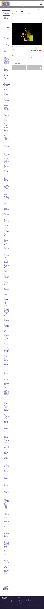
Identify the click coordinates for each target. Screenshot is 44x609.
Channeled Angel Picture (6, 410)
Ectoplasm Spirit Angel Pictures (6, 93)
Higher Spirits (5, 33)
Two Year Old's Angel (6, 226)
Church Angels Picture (6, 338)
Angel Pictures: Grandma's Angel (6, 120)
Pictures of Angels (6, 575)
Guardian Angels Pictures (6, 129)
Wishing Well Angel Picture (6, 241)
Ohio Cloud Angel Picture (6, 324)
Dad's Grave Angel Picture (6, 85)
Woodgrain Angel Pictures (6, 294)
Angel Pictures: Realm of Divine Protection (6, 185)
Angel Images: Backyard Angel (6, 533)
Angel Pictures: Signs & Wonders (6, 31)
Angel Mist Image (6, 547)
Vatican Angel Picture (6, 22)
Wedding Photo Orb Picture (6, 270)
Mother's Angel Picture (6, 325)
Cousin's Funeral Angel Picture (6, 82)
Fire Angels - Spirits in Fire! (6, 482)
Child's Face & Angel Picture (6, 319)
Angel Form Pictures (6, 261)
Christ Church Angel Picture (6, 65)
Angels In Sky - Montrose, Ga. (5, 284)
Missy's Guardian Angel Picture (6, 165)
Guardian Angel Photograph (5, 531)
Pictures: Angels (5, 557)
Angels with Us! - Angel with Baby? (6, 551)
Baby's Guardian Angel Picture (6, 289)
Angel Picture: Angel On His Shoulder (6, 390)
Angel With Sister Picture (6, 251)
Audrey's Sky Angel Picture (6, 281)
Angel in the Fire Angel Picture (6, 255)
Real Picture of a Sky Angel (6, 445)
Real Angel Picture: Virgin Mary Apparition (6, 465)
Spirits (13, 6)
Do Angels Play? (6, 502)
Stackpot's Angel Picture (6, 501)
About (39, 0)
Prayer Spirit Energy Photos (6, 485)
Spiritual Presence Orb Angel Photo (6, 214)
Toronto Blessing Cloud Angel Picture (6, 221)
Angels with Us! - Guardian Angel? (6, 560)
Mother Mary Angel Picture (6, 403)
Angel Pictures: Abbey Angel (6, 293)
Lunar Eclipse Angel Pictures (6, 57)
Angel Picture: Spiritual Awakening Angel (6, 304)
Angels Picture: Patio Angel (6, 38)
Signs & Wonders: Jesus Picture (6, 492)
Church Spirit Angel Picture (6, 74)
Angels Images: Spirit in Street (6, 562)
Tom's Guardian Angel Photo (6, 224)
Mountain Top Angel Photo (6, 405)
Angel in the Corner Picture (6, 471)
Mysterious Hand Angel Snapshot (6, 514)
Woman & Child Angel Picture (6, 248)
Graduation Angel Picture (6, 117)
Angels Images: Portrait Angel (6, 564)
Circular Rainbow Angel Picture (6, 77)
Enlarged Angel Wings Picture (6, 45)
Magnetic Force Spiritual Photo (6, 157)
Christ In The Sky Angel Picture (6, 63)
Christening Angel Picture (6, 68)
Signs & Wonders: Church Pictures (6, 496)
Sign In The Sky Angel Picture (6, 198)
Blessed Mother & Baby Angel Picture (6, 302)
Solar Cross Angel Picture (6, 204)
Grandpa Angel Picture (6, 124)
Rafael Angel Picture (6, 178)
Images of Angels (6, 572)
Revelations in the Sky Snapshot (6, 516)
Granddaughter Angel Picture (6, 119)
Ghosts (8, 6)
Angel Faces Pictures (6, 265)
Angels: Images (5, 550)
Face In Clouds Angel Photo (6, 97)
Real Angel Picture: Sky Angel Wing (6, 451)
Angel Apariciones (5, 586)
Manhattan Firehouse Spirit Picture (6, 160)
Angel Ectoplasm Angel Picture (6, 470)
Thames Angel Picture (6, 44)
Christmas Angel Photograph (6, 437)
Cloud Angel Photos (6, 337)
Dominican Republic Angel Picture (6, 90)
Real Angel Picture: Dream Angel (6, 428)
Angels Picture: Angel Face (6, 27)
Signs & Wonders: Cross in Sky (6, 494)
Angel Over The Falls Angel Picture (6, 267)
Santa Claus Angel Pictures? (6, 489)
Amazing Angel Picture (6, 543)
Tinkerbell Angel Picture (6, 220)
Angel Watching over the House (6, 466)
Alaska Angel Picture (6, 276)
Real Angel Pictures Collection (5, 15)
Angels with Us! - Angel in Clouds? (6, 554)
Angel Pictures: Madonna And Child (6, 155)
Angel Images (5, 571)
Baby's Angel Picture (6, 473)
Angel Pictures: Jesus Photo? (6, 139)
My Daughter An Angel (6, 399)
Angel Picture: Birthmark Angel (6, 398)
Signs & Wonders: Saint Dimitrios (6, 499)
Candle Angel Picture (6, 311)
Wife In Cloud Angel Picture (6, 254)
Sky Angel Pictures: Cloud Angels (6, 491)
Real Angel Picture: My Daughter (6, 442)
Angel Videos (11, 600)
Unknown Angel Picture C (6, 523)
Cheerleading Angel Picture (6, 343)
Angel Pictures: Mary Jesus (6, 162)
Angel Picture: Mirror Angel (6, 328)
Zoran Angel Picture (6, 236)
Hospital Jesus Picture (6, 544)
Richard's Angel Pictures (6, 187)
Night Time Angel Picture (6, 383)
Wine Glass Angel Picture (6, 247)
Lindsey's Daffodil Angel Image (6, 541)
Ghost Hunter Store (20, 603)
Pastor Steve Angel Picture (6, 173)
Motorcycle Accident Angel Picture (6, 168)
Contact (41, 0)
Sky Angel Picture (6, 312)
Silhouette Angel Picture (6, 201)
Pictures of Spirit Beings (6, 511)
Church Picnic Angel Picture (6, 72)
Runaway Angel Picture (6, 186)
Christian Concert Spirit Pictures (6, 431)
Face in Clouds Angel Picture (6, 99)
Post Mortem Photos (6, 339)
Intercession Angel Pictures (6, 137)
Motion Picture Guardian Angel (6, 166)
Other (27, 597)
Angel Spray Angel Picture (6, 262)
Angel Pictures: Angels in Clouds (7, 244)
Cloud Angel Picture (6, 336)
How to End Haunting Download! (20, 601)
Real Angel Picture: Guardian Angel (6, 436)
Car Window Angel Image (6, 536)
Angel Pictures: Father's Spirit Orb (6, 100)
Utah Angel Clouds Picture (6, 298)
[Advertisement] (37, 17)
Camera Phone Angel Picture (6, 348)
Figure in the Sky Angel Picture (6, 104)
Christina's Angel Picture (6, 69)
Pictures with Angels (6, 573)
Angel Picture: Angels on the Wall (6, 382)
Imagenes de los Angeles (6, 589)
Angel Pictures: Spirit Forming (6, 209)
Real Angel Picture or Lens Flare (6, 314)
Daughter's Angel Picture (6, 335)
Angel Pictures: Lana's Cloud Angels (6, 146)
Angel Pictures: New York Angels (6, 283)
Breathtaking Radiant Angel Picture (6, 305)
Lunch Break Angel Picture (6, 151)
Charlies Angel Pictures (6, 409)
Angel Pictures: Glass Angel (6, 115)
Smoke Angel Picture (6, 309)
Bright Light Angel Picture (6, 50)
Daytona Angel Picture (6, 89)
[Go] (41, 4)
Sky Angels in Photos (6, 203)
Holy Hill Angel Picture (6, 393)
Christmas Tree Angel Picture (6, 70)
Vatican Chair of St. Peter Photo (7, 462)
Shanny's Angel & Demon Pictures (6, 196)
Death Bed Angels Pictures (6, 422)
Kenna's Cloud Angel (6, 240)
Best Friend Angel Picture (6, 291)
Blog (4, 599)
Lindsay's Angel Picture (6, 386)
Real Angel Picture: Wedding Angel (6, 478)
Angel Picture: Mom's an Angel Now (6, 326)
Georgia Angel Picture (6, 432)
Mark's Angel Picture (6, 378)
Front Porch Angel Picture (6, 111)
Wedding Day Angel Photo (6, 259)
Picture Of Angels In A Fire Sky (6, 320)
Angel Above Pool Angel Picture (6, 275)
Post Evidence (5, 597)
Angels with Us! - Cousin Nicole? (6, 549)
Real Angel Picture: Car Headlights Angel (6, 417)
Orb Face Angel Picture (6, 391)
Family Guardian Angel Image (6, 535)
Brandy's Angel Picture (6, 415)
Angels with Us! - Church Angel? (6, 553)
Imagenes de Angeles (5, 588)
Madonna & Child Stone (6, 154)
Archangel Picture (6, 341)
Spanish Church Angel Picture (6, 455)
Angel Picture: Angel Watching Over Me (6, 379)
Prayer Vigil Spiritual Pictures (6, 484)
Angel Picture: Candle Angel (6, 346)
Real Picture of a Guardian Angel (6, 458)
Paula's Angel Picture (6, 446)
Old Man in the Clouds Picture (6, 170)
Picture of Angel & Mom (6, 174)
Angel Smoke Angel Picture (6, 264)
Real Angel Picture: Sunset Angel (6, 457)
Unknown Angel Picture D (6, 525)
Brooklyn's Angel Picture (6, 310)
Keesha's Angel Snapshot (5, 513)
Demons (17, 6)
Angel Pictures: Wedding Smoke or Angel (6, 231)
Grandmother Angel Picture (6, 123)
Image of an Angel (6, 134)
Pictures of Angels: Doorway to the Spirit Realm (6, 518)
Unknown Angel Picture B (6, 521)
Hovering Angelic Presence (6, 394)
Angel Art (4, 593)
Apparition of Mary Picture (6, 239)
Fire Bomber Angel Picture (6, 105)
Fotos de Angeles (5, 587)
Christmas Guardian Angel (6, 453)
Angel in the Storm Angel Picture (6, 250)
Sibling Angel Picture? (6, 197)
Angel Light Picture (6, 388)
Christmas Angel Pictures (6, 18)
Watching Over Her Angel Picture (6, 230)
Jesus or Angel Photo (6, 138)
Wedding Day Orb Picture (6, 268)
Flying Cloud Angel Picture (6, 424)
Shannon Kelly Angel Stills (6, 194)
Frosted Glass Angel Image (6, 538)
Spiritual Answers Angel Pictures (6, 211)
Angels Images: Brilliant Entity (6, 567)
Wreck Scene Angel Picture (6, 233)
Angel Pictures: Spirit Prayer (6, 213)
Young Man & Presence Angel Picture (6, 235)
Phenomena (23, 6)
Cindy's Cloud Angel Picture (6, 75)
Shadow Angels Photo (6, 418)
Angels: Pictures (6, 574)
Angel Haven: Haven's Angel (6, 366)
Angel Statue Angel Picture (6, 237)
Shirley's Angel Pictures (6, 385)
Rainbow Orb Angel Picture (6, 180)
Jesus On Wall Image (6, 542)
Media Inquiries (5, 600)
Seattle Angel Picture (6, 191)
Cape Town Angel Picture (6, 315)
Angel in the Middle (6, 384)
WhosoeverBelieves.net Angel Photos (6, 257)
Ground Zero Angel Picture (6, 127)
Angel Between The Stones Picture (6, 271)
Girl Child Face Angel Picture (6, 114)
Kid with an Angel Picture (7, 61)
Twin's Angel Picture (6, 474)
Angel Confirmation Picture (6, 360)
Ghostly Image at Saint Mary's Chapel (6, 475)
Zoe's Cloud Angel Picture (6, 288)
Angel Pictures (5, 546)
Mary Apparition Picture (6, 400)
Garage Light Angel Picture (6, 331)
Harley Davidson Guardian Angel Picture (6, 130)
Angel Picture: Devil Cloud (6, 334)
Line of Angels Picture (6, 60)
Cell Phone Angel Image (6, 532)
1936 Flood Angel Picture (6, 355)
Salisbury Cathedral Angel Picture (6, 188)
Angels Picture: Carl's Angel (6, 26)
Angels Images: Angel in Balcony (6, 566)
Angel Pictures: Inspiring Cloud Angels (6, 135)
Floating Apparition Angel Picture (6, 107)
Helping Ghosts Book (28, 600)
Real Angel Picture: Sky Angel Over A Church (6, 449)
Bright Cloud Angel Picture (6, 308)
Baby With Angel (6, 225)
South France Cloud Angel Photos (6, 208)
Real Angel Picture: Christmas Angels (6, 421)
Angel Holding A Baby (6, 350)
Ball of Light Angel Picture (6, 296)
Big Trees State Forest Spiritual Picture (6, 299)
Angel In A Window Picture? (6, 364)
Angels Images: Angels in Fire (6, 569)
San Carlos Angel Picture (6, 439)
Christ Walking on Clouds (6, 408)
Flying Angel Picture (6, 108)
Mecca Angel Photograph (5, 526)
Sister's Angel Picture (6, 202)
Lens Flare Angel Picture (6, 62)
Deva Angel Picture (6, 452)
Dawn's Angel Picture (6, 88)
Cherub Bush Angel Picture (6, 414)
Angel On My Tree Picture (6, 273)
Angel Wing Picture (6, 260)
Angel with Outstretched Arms (6, 37)
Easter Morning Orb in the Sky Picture (6, 53)
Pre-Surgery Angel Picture (6, 177)
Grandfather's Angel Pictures (6, 330)
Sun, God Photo (5, 433)
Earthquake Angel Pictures (6, 51)
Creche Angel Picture (6, 83)
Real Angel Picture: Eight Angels (7, 427)
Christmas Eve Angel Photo (6, 447)
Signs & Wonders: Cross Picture (6, 497)
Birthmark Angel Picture (6, 59)
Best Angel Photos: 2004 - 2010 (6, 13)
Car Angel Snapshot (6, 509)
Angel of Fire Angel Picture (6, 277)
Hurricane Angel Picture (6, 21)
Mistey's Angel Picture (6, 463)
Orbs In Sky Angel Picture (6, 171)
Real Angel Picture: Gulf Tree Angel (6, 441)
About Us (4, 598)
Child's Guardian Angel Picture (6, 322)
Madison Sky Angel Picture (6, 153)
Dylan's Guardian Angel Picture (6, 477)
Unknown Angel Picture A (6, 520)
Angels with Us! (5, 561)
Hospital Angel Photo (6, 392)
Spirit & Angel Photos (6, 32)
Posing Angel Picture (6, 175)
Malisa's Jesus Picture (6, 158)
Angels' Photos (5, 545)
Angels (3, 6)
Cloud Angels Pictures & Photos (6, 556)
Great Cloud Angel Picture (6, 126)
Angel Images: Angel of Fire (6, 529)
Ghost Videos (19, 600)
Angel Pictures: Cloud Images (6, 80)
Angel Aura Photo (6, 358)
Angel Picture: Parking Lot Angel (6, 363)
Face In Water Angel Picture (6, 419)
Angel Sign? (5, 503)
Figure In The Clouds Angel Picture (6, 102)
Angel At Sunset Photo (6, 359)
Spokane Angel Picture (6, 500)
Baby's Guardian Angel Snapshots (6, 17)
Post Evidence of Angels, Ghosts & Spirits (29, 599)
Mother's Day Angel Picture (6, 402)
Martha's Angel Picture (6, 161)
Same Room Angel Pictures (6, 190)
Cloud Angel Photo (6, 406)
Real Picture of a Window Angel (6, 183)
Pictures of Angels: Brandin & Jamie (6, 20)
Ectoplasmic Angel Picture (6, 94)
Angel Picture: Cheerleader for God (6, 344)
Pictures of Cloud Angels (6, 570)
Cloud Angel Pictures (6, 349)
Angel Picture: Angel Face (6, 351)
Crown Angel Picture (6, 84)
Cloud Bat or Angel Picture (6, 79)
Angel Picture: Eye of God (6, 219)
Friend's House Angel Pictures (6, 109)
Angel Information (5, 9)
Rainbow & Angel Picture (7, 179)
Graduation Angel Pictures (6, 373)
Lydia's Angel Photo (6, 58)
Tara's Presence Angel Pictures (6, 217)
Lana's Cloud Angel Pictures (6, 143)
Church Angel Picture (6, 340)
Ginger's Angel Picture (6, 434)
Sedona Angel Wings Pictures (6, 193)
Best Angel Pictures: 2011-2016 (6, 12)
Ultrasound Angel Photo (6, 227)
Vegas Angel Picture (6, 228)
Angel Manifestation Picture (6, 357)
